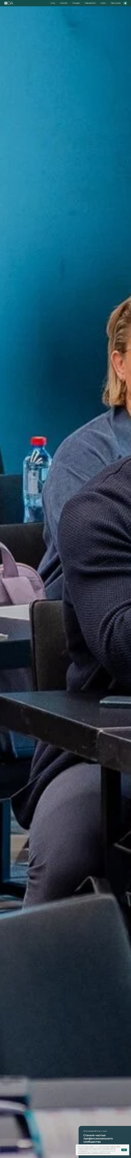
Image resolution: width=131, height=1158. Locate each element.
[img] (8, 3)
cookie (96, 1147)
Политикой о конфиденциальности (101, 1151)
